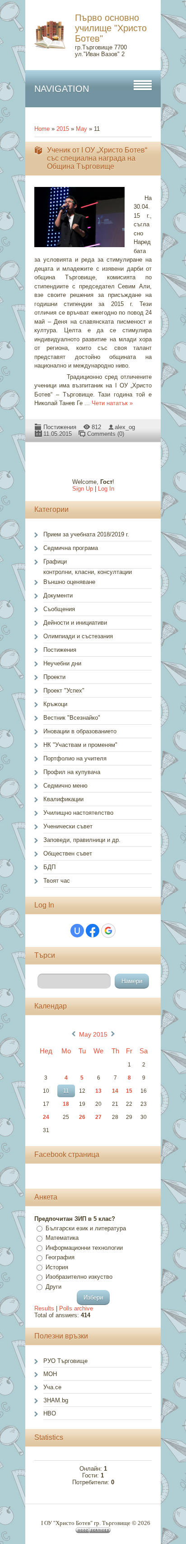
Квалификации (63, 799)
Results (44, 1308)
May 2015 (93, 1034)
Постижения (59, 427)
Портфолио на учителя (75, 758)
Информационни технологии (84, 1247)
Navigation (61, 89)
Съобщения (59, 609)
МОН (50, 1374)
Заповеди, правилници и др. (82, 840)
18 (66, 1104)
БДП (49, 867)
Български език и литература (86, 1228)
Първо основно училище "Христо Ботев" (111, 28)
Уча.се (52, 1387)
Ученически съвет (68, 826)
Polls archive (76, 1308)
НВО (49, 1413)
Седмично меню (65, 785)
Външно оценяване (69, 581)
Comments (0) (105, 433)
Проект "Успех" (63, 690)
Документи (58, 595)
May (81, 128)
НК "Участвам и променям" (80, 744)
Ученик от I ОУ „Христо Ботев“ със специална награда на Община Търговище (97, 158)
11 (66, 1091)
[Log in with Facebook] (92, 930)
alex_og (125, 427)
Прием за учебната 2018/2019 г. (86, 534)
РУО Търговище (65, 1361)
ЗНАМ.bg (55, 1400)
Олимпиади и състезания (78, 636)
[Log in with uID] (77, 930)
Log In (106, 488)
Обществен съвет (67, 853)
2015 (62, 128)
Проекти (54, 677)
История (57, 1267)
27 (98, 1117)
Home (42, 128)
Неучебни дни (62, 663)
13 (98, 1091)
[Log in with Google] (108, 930)
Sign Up (82, 488)
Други (53, 1286)
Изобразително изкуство (79, 1276)
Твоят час (56, 880)
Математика (62, 1237)
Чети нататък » (112, 403)
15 (129, 1091)
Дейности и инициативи (75, 622)
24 (46, 1117)
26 (82, 1117)
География (60, 1257)
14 (115, 1091)
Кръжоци (55, 704)
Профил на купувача (71, 772)
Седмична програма (70, 548)
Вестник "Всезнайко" (71, 717)
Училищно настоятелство (78, 812)
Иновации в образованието (79, 731)
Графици (55, 561)
